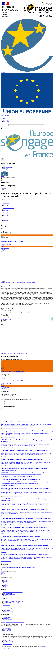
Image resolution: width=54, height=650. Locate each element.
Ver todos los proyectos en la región (14, 353)
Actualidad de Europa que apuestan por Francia (13, 601)
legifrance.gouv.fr (7, 628)
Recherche (3, 282)
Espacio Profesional (7, 619)
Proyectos (5, 168)
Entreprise (3, 573)
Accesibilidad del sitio (8, 641)
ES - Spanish (6, 121)
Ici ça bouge (4, 173)
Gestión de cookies (7, 644)
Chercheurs (3, 574)
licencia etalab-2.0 (43, 646)
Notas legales (6, 642)
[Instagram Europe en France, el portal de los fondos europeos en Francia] (8, 182)
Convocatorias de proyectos (9, 594)
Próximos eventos (7, 603)
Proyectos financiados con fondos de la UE (12, 592)
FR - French (6, 118)
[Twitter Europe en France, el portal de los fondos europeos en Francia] (5, 182)
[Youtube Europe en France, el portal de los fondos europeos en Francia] (6, 182)
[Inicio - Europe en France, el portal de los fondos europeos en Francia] (27, 18)
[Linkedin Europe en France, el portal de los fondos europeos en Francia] (1, 182)
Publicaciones (6, 595)
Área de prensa (6, 605)
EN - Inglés (6, 120)
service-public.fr (7, 630)
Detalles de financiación (8, 208)
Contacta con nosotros (8, 611)
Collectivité (3, 572)
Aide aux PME (11, 282)
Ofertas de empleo (7, 617)
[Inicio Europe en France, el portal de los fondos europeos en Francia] (27, 157)
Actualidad (5, 169)
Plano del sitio (6, 640)
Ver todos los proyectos (6, 561)
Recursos (5, 171)
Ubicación (5, 205)
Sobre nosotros (6, 610)
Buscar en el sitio (4, 125)
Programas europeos (7, 167)
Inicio (4, 166)
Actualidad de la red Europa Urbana (11, 602)
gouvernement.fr (7, 629)
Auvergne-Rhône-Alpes (6, 319)
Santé (7, 282)
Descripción (6, 203)
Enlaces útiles (6, 618)
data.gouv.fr (6, 631)
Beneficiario (6, 210)
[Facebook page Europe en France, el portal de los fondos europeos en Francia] (3, 182)
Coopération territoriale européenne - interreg (25, 282)
